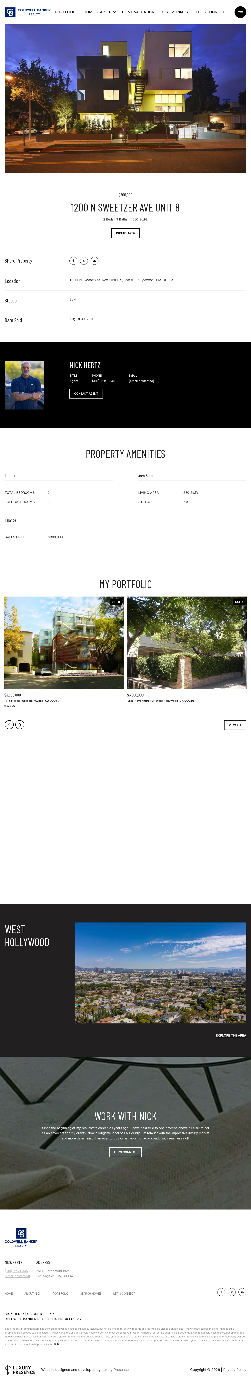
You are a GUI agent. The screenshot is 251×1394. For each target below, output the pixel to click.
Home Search (97, 12)
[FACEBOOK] (221, 1292)
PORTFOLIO (60, 1293)
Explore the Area (231, 1035)
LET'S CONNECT (124, 1293)
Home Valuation (138, 12)
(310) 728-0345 (103, 381)
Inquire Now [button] (125, 233)
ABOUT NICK (33, 1293)
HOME (9, 1293)
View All (235, 725)
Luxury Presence (115, 1370)
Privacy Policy (234, 1370)
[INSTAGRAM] (232, 1292)
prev (9, 724)
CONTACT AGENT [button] (86, 393)
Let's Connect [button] (125, 1152)
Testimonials (174, 12)
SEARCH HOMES (91, 1293)
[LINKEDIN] (242, 1292)
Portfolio (65, 12)
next (19, 724)
